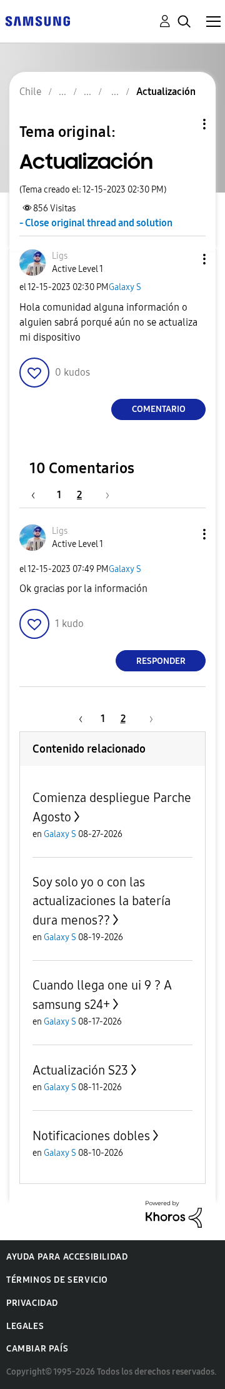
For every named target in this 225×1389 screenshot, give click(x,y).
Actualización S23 (80, 1070)
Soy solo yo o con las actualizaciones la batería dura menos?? (101, 901)
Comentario (159, 409)
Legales (25, 1326)
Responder (161, 661)
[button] (183, 259)
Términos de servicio (57, 1280)
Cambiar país (37, 1348)
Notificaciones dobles (91, 1135)
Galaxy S (125, 287)
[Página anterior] (39, 495)
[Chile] (37, 20)
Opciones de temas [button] (183, 124)
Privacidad (32, 1303)
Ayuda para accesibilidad (67, 1256)
